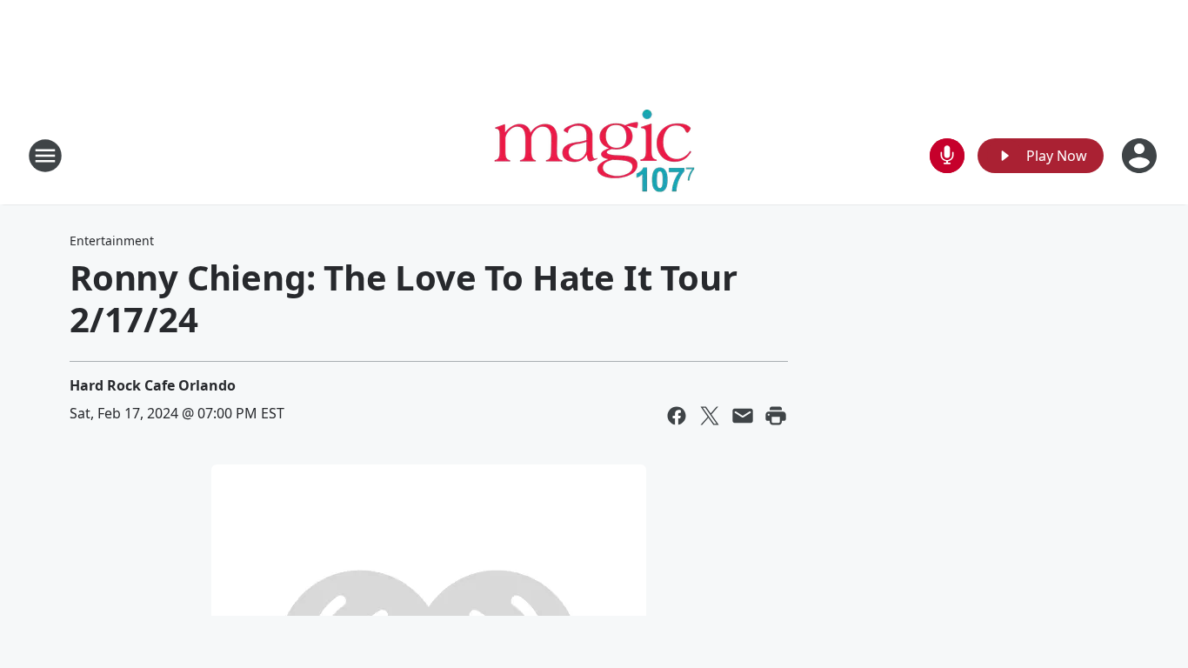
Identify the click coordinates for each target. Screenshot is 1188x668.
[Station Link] (594, 155)
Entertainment (112, 240)
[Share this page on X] (709, 416)
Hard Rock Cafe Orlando (153, 385)
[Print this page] (776, 416)
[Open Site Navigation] (45, 155)
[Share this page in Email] (743, 416)
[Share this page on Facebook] (676, 416)
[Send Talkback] (947, 155)
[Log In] (1141, 155)
